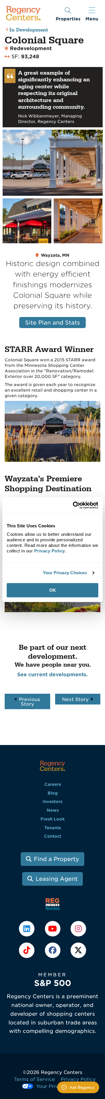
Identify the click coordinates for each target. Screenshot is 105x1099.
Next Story (75, 699)
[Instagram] (78, 928)
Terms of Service (34, 1079)
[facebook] (53, 950)
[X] (78, 950)
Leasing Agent (57, 879)
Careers (52, 784)
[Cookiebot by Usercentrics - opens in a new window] (74, 505)
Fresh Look (53, 819)
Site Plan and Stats (52, 322)
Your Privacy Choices (65, 572)
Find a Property (56, 859)
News (53, 810)
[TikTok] (27, 950)
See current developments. (52, 674)
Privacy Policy (78, 1079)
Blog (53, 793)
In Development (28, 30)
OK (52, 590)
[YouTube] (53, 928)
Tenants (52, 827)
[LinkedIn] (27, 928)
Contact (52, 836)
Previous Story (29, 702)
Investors (52, 801)
